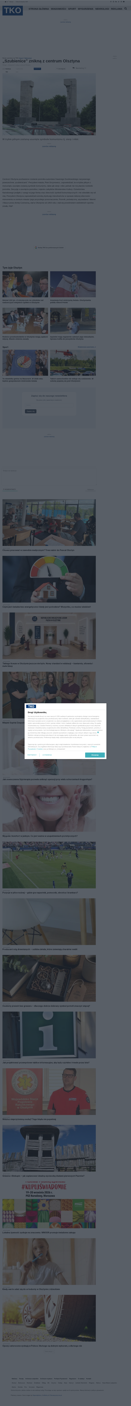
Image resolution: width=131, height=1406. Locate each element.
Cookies (40, 749)
